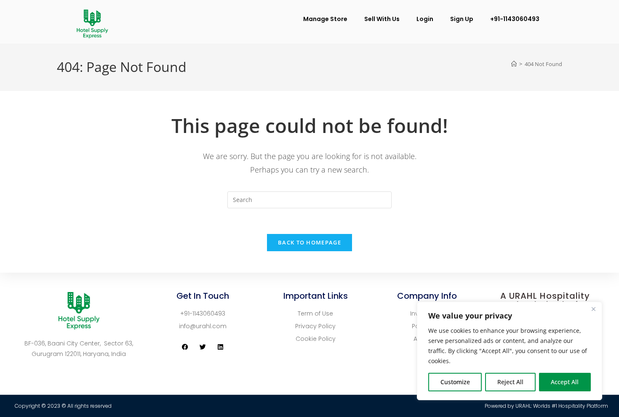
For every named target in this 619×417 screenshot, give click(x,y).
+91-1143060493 (514, 19)
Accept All (565, 382)
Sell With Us (382, 19)
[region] (509, 351)
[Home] (514, 64)
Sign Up (461, 19)
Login (424, 19)
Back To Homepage (309, 242)
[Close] (593, 309)
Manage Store (325, 19)
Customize (455, 382)
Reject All (510, 382)
